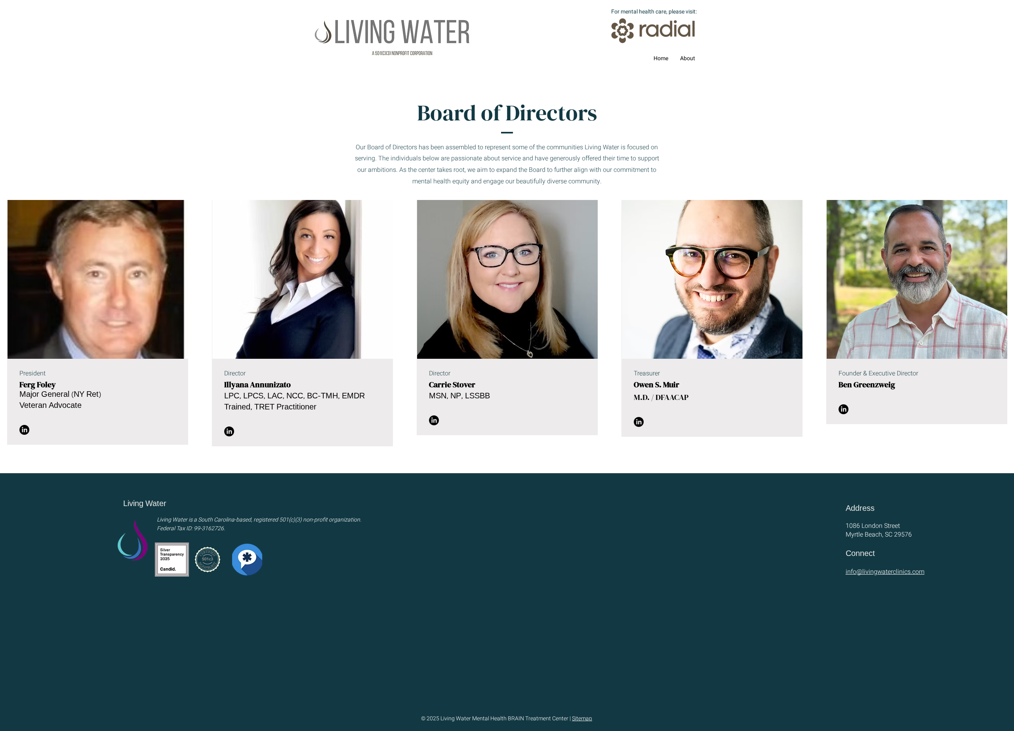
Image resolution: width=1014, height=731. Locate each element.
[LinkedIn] (24, 430)
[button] (687, 59)
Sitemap (582, 718)
